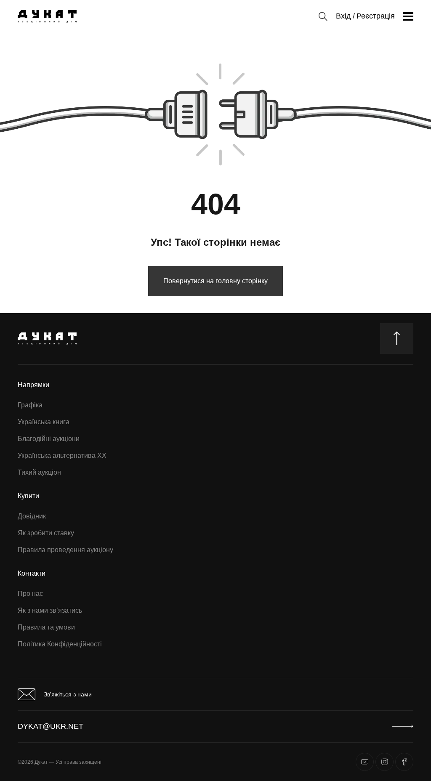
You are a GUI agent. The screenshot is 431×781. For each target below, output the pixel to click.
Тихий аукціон (39, 472)
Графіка (30, 405)
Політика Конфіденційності (60, 644)
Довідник (32, 516)
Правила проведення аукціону (65, 549)
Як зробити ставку (46, 533)
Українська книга (43, 421)
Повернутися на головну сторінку (215, 280)
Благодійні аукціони (49, 438)
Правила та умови (46, 627)
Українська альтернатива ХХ (62, 455)
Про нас (30, 593)
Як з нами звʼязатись (50, 610)
